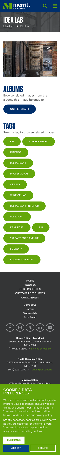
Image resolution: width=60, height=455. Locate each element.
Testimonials (30, 313)
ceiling (15, 184)
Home (30, 280)
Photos (24, 26)
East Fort (17, 227)
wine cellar (18, 195)
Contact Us (30, 304)
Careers (30, 309)
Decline (43, 448)
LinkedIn (40, 327)
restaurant (18, 163)
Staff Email (30, 317)
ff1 (12, 141)
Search (45, 6)
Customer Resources (30, 293)
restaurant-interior (24, 206)
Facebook (10, 327)
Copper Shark (19, 109)
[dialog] (30, 419)
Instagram (20, 327)
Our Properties (30, 289)
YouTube (50, 327)
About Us (30, 284)
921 (41, 227)
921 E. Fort (17, 216)
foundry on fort (22, 259)
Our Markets (30, 297)
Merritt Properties (16, 6)
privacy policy (44, 415)
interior (16, 152)
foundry (16, 248)
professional (19, 173)
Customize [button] (14, 440)
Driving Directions (41, 348)
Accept (16, 448)
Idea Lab (8, 26)
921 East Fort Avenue (24, 238)
